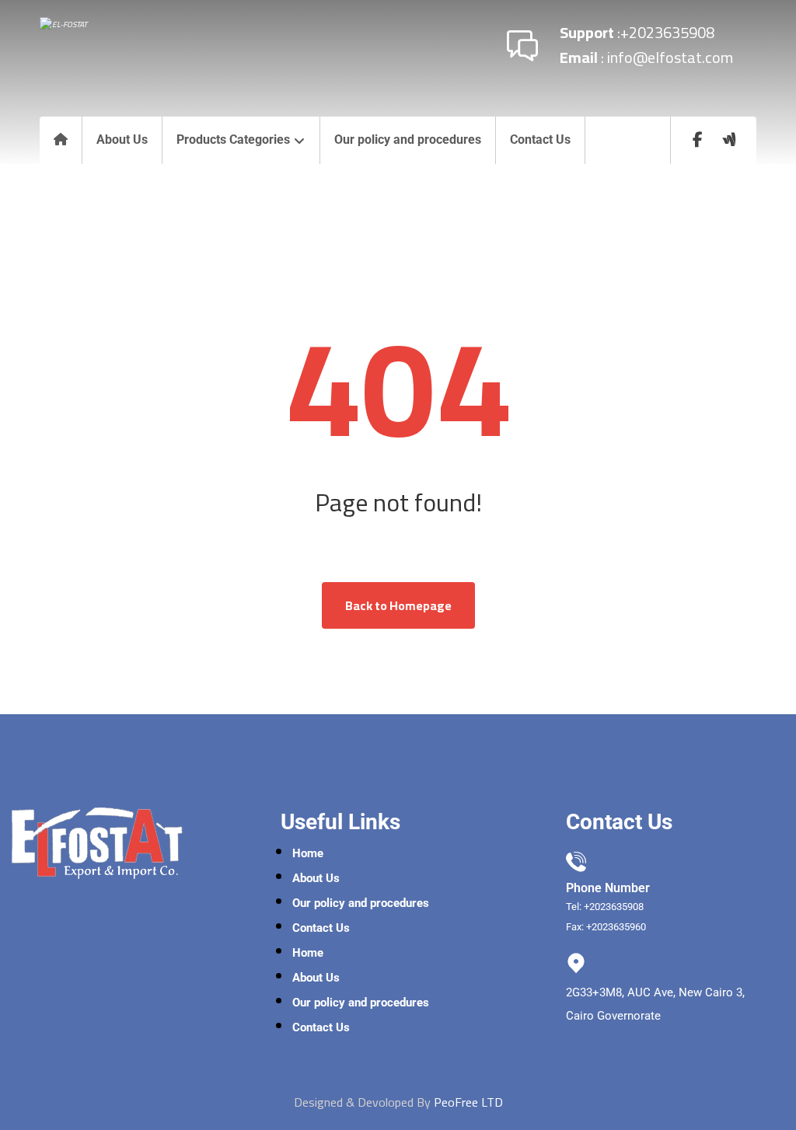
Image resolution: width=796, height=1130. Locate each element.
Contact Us (321, 928)
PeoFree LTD (468, 1102)
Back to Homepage (398, 605)
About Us (316, 878)
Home (307, 853)
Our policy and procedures (360, 903)
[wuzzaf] (729, 139)
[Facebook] (698, 139)
